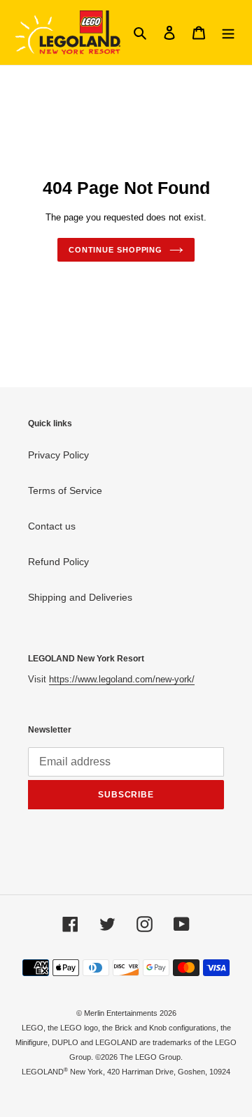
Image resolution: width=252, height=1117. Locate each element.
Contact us (52, 526)
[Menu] (228, 32)
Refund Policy (58, 561)
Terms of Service (65, 490)
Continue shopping (115, 250)
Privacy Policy (58, 454)
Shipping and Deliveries (80, 597)
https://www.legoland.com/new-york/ (122, 679)
